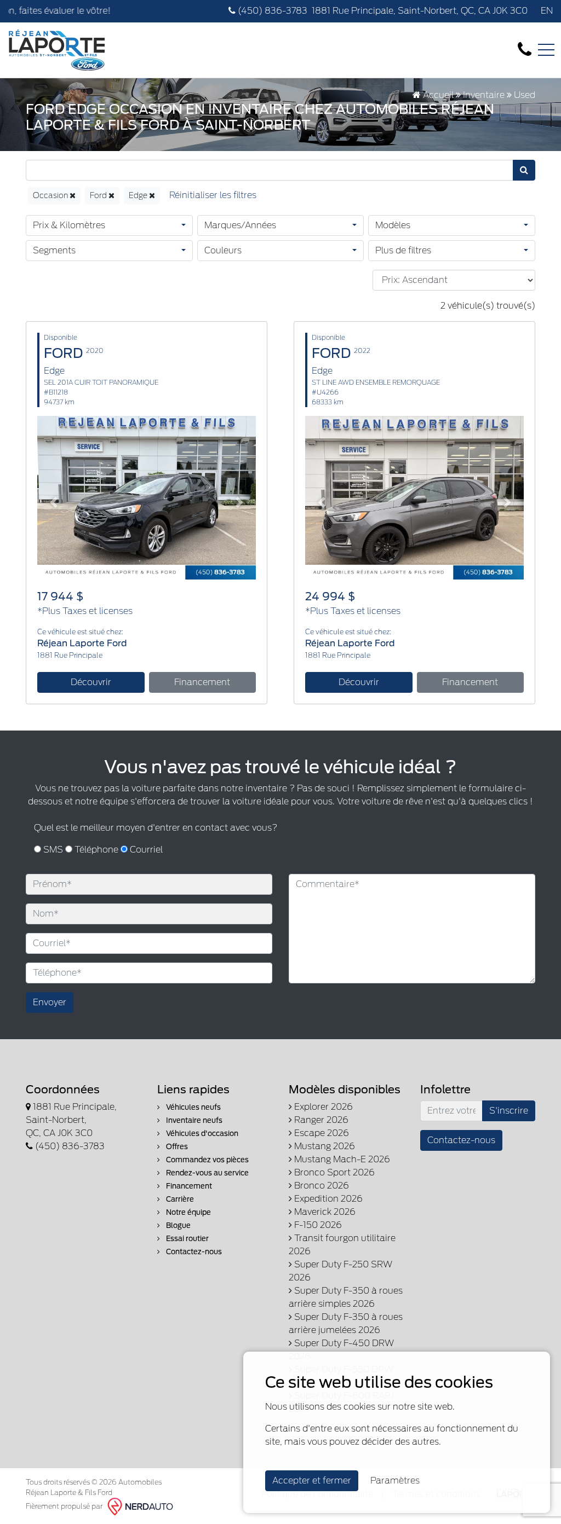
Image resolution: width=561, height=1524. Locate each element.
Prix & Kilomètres (69, 225)
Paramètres (395, 1480)
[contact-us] (524, 49)
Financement (202, 682)
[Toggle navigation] (546, 49)
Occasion (51, 195)
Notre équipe (187, 1212)
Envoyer (49, 1002)
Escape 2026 (320, 1133)
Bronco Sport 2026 (333, 1172)
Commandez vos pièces (206, 1160)
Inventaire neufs (193, 1120)
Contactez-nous (193, 1252)
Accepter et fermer (311, 1480)
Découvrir (91, 682)
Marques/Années (240, 225)
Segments (54, 250)
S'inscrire (508, 1110)
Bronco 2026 (320, 1185)
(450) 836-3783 (271, 10)
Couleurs (223, 250)
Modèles (392, 225)
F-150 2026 (317, 1225)
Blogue (177, 1225)
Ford (99, 195)
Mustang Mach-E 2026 (341, 1159)
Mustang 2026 (323, 1146)
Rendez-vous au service (206, 1173)
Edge (139, 195)
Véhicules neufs (192, 1107)
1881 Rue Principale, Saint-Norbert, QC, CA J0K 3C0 (420, 10)
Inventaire (484, 95)
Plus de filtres (403, 250)
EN (547, 10)
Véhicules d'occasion (201, 1133)
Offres (176, 1147)
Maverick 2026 (324, 1212)
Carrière (179, 1199)
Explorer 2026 (322, 1107)
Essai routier (186, 1239)
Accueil (437, 95)
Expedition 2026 (327, 1198)
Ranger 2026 (320, 1120)
